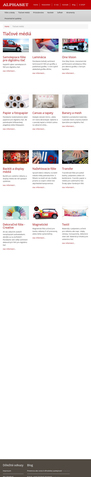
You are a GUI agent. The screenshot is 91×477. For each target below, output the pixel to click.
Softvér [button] (60, 12)
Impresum (7, 471)
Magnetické (40, 224)
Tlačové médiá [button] (24, 12)
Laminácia (39, 57)
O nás (56, 5)
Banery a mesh (72, 113)
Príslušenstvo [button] (38, 12)
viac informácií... (9, 71)
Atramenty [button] (70, 12)
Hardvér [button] (50, 12)
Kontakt (65, 5)
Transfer (67, 169)
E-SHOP (82, 5)
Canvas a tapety (42, 113)
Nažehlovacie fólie (44, 169)
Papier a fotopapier (15, 113)
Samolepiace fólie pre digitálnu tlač (14, 58)
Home (35, 5)
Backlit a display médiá (13, 170)
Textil (65, 224)
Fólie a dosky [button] (10, 12)
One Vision (69, 57)
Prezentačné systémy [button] (13, 18)
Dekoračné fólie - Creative (14, 225)
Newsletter (46, 5)
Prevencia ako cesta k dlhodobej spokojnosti (44, 471)
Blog (73, 5)
